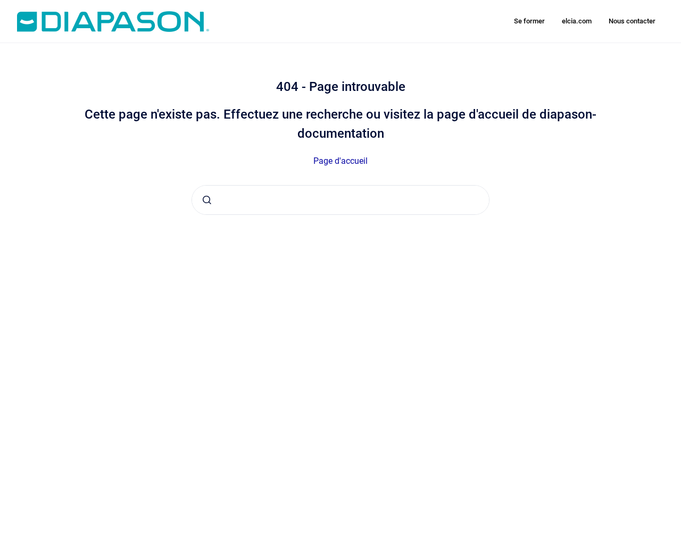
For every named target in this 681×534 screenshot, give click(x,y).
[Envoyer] (206, 199)
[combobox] (340, 200)
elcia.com (577, 21)
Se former (529, 21)
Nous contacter (632, 21)
